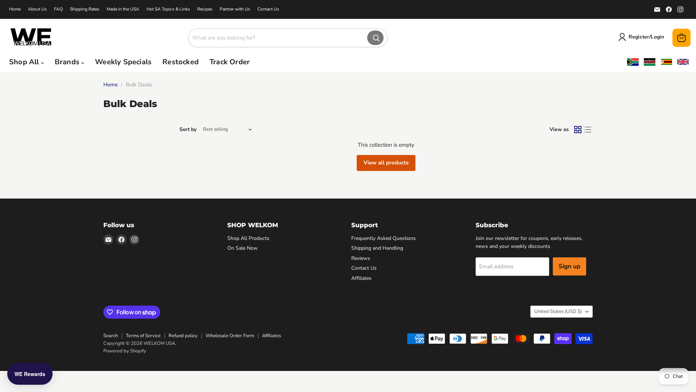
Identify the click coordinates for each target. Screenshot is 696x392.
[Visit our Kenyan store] (649, 62)
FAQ (58, 9)
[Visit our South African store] (633, 62)
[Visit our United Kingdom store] (683, 62)
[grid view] (578, 129)
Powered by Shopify (124, 351)
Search (110, 335)
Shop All (25, 62)
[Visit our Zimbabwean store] (666, 62)
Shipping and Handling (377, 248)
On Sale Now (242, 248)
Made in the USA (123, 9)
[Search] (375, 37)
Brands (68, 62)
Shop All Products (248, 238)
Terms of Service (143, 335)
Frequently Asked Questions (383, 238)
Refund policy (183, 335)
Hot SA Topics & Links (168, 9)
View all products (386, 162)
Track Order (230, 62)
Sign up (569, 266)
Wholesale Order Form (230, 335)
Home (15, 9)
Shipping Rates (84, 9)
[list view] (588, 129)
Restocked (180, 62)
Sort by (187, 129)
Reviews (360, 258)
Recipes (204, 9)
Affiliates (361, 278)
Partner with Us (235, 9)
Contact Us (268, 9)
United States (558, 311)
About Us (37, 9)
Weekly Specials (123, 62)
